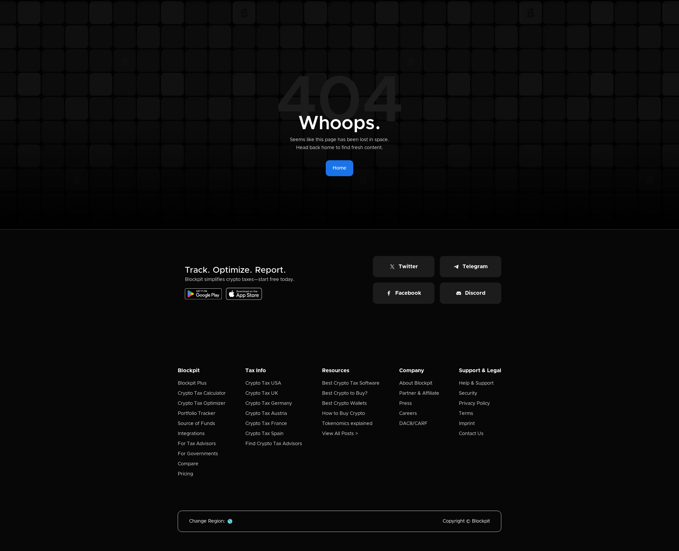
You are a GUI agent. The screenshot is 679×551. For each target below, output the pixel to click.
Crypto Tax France (266, 423)
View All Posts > (340, 433)
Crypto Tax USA (263, 383)
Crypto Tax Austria (266, 413)
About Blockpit (415, 383)
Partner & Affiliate (419, 393)
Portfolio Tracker (196, 413)
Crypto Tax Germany (268, 403)
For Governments (198, 454)
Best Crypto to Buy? (344, 393)
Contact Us (471, 433)
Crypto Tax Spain (264, 433)
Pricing (185, 474)
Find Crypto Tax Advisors (273, 443)
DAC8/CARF (413, 423)
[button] (230, 521)
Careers (408, 413)
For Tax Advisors (197, 443)
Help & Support (476, 383)
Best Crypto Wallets (344, 403)
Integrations (191, 433)
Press (405, 403)
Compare (188, 464)
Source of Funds (196, 423)
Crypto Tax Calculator (202, 393)
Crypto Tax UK (261, 393)
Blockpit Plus (192, 383)
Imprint (467, 423)
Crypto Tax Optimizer (201, 403)
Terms (466, 413)
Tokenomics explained (347, 423)
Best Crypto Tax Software (351, 383)
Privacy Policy (474, 403)
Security (468, 393)
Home (339, 168)
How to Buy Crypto (343, 413)
